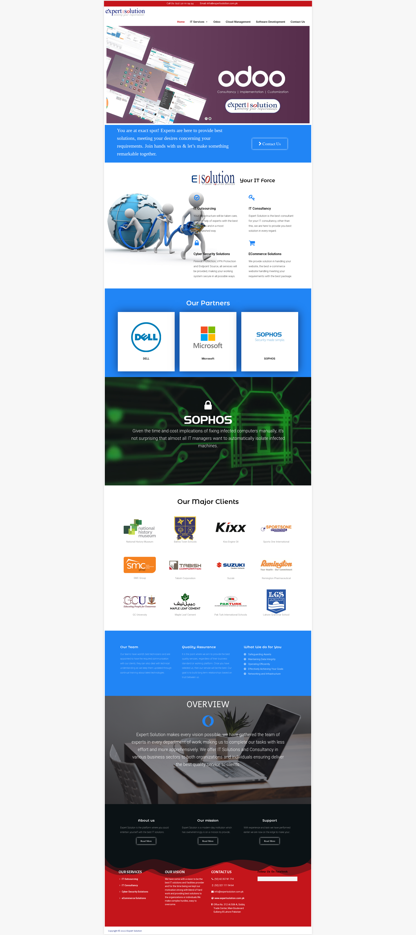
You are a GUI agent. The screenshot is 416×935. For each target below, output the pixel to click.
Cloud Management (238, 21)
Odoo (216, 21)
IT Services (197, 21)
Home (181, 21)
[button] (269, 143)
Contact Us (298, 21)
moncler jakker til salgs (153, 931)
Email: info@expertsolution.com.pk (219, 3)
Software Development (270, 21)
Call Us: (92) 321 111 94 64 (180, 3)
